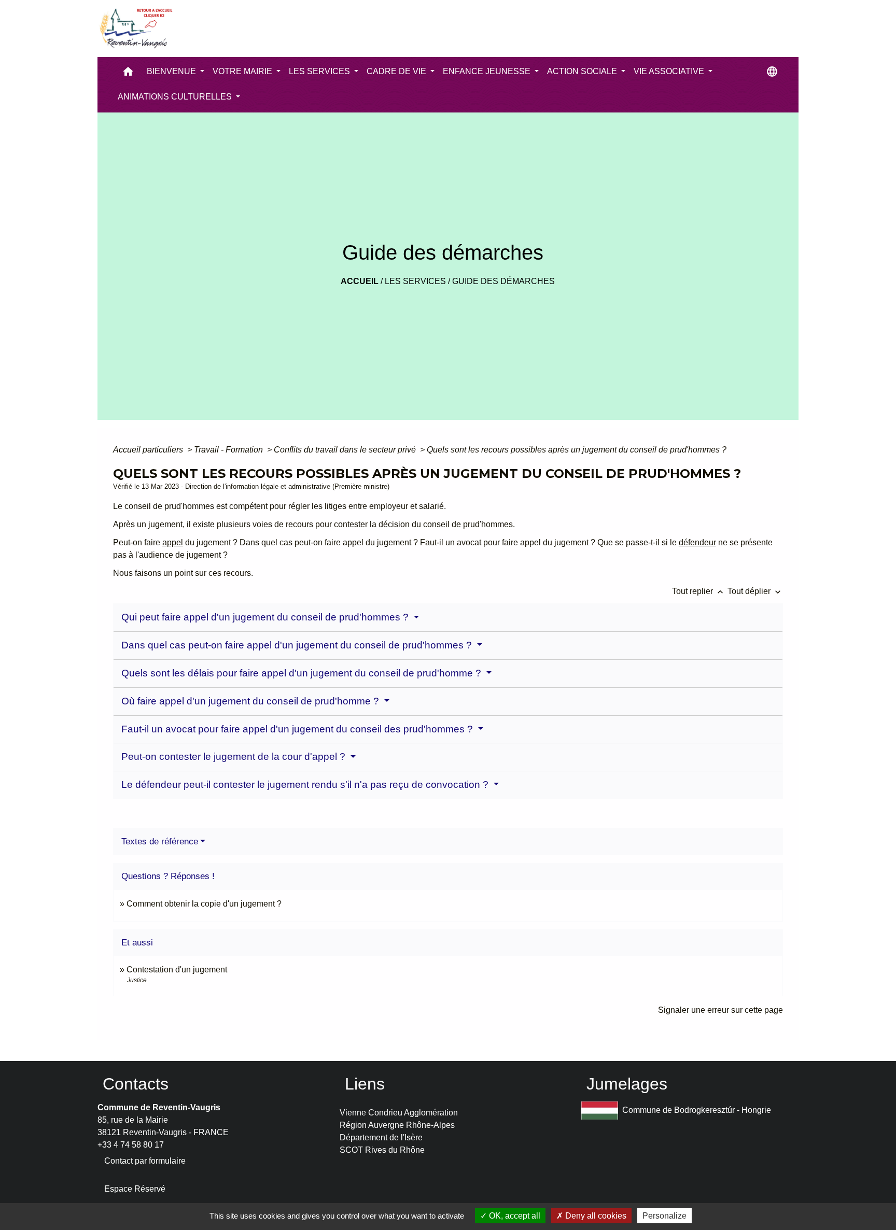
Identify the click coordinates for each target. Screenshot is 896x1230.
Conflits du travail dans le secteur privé (346, 449)
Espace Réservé (134, 1188)
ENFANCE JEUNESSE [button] (488, 71)
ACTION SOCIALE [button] (583, 71)
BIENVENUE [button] (172, 71)
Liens (365, 1084)
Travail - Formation (229, 449)
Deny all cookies (594, 1215)
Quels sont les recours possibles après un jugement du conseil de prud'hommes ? (576, 449)
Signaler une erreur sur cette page (720, 1010)
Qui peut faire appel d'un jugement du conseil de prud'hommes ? (266, 617)
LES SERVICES (415, 281)
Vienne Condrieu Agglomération (399, 1112)
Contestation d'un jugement (177, 969)
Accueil (360, 281)
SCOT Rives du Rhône (382, 1150)
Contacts (136, 1084)
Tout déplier (755, 591)
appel (172, 542)
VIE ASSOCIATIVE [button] (670, 71)
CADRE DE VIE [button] (397, 71)
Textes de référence (159, 841)
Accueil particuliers (149, 449)
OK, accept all (513, 1215)
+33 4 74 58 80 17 (130, 1144)
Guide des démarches (503, 281)
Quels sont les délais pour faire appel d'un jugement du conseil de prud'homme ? (302, 673)
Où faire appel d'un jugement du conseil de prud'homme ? (251, 701)
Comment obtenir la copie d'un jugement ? (204, 903)
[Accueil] (135, 28)
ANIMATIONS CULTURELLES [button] (176, 96)
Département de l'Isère (381, 1137)
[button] (128, 74)
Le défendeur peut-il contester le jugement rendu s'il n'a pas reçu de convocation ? (306, 784)
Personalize (664, 1215)
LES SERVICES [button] (320, 71)
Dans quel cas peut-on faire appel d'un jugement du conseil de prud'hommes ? (297, 645)
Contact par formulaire (145, 1160)
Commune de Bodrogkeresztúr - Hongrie (696, 1110)
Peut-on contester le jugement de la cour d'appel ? (234, 756)
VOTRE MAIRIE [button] (243, 71)
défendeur (697, 542)
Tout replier (698, 591)
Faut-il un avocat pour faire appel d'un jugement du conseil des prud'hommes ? (298, 729)
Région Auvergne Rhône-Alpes (397, 1125)
